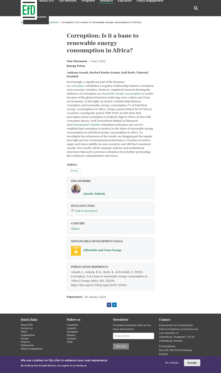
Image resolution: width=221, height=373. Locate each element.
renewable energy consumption (121, 94)
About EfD (27, 325)
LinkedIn (71, 328)
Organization (28, 335)
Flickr (70, 342)
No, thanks (172, 362)
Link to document (86, 211)
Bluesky (71, 335)
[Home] (21, 8)
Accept (192, 362)
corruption (78, 86)
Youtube (71, 338)
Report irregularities (32, 348)
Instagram (72, 331)
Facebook (72, 325)
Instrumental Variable (86, 125)
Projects (25, 342)
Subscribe (121, 346)
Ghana (75, 229)
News (24, 331)
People (25, 338)
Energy (74, 170)
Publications (27, 345)
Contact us (27, 328)
